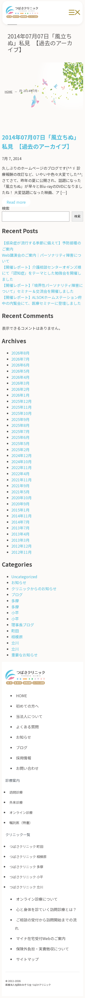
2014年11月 (21, 516)
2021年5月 (20, 492)
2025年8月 (20, 425)
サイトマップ (27, 959)
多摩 (15, 600)
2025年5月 (20, 443)
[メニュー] (74, 12)
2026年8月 (20, 353)
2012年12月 (21, 546)
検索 (5, 208)
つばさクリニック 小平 (26, 876)
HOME (9, 92)
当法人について (29, 716)
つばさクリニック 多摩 (26, 866)
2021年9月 (20, 485)
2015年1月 (20, 510)
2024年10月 (21, 461)
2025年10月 (21, 413)
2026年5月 (20, 371)
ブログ (17, 594)
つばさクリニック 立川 (26, 887)
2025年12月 (21, 401)
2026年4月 (20, 377)
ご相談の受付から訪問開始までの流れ (45, 924)
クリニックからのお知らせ (34, 588)
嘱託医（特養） (21, 822)
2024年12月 (21, 455)
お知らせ (18, 582)
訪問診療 (16, 792)
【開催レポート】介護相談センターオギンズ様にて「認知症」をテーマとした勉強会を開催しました (41, 273)
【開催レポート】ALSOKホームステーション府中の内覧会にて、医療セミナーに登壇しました (42, 300)
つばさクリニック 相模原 (28, 856)
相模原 (17, 636)
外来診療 (16, 802)
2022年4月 (20, 473)
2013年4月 (20, 534)
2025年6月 (20, 437)
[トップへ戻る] (75, 968)
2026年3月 (20, 383)
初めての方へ (27, 706)
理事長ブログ (22, 624)
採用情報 (23, 758)
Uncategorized (24, 576)
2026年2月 (20, 389)
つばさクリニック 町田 (26, 846)
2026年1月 (20, 395)
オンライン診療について (37, 899)
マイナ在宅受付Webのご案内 (40, 938)
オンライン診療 (21, 812)
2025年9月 (20, 419)
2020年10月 (21, 497)
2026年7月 (20, 359)
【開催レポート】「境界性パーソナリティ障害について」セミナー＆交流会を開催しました (42, 288)
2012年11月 (21, 552)
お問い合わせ (27, 768)
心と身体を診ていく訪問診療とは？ (46, 909)
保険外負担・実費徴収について (42, 949)
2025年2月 (20, 449)
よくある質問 (27, 727)
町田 (15, 631)
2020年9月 (20, 504)
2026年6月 (20, 365)
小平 (15, 612)
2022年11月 (21, 467)
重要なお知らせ (24, 655)
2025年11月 (21, 407)
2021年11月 (21, 480)
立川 (15, 643)
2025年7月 (20, 431)
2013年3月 (20, 540)
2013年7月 (20, 528)
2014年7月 (20, 522)
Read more (16, 202)
